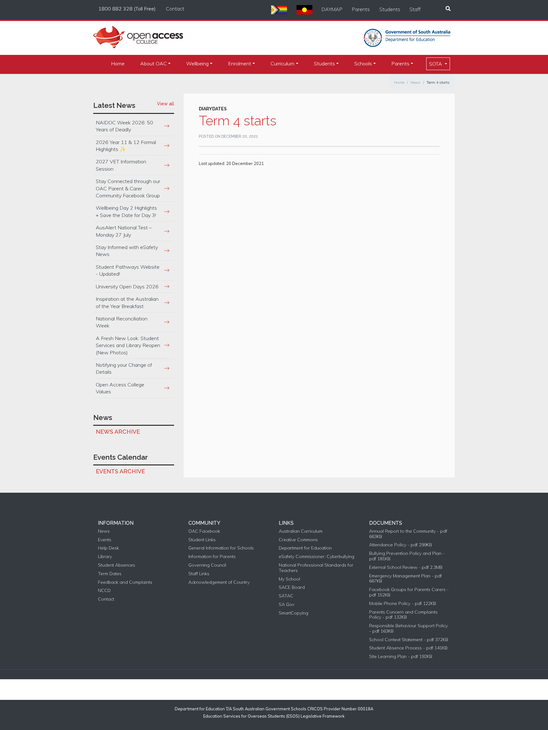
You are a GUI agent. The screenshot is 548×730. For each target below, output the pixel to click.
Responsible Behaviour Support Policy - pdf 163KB (408, 628)
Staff (415, 9)
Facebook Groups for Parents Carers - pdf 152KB (409, 592)
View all (165, 103)
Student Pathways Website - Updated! (128, 270)
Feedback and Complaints (125, 582)
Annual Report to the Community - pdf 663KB (408, 534)
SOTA (436, 64)
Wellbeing (197, 63)
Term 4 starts (438, 82)
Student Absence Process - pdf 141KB (408, 648)
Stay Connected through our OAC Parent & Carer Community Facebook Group (128, 188)
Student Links (202, 540)
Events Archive (120, 471)
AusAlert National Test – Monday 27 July (124, 231)
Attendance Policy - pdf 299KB (400, 545)
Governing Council (207, 565)
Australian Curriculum (301, 531)
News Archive (118, 431)
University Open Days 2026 (127, 286)
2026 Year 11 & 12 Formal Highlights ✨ (126, 145)
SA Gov (286, 604)
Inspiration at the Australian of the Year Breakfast (127, 302)
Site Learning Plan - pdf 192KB (400, 656)
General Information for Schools (221, 548)
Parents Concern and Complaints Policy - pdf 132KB (403, 614)
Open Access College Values (120, 388)
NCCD (104, 590)
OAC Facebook (204, 531)
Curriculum (282, 63)
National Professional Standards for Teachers (316, 567)
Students (389, 9)
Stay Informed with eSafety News (127, 250)
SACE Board (292, 587)
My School (289, 579)
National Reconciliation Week (121, 322)
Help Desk (108, 548)
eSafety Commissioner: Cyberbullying (316, 556)
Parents (361, 9)
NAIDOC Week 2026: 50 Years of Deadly (124, 126)
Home (118, 63)
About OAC (153, 63)
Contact (175, 8)
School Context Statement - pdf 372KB (408, 639)
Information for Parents (212, 556)
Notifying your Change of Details (124, 368)
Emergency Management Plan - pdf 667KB (405, 578)
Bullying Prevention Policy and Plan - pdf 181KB (407, 556)
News (415, 82)
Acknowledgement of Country (219, 582)
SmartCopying (293, 613)
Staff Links (198, 573)
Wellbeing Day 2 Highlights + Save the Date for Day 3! (126, 211)
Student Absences (116, 565)
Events (104, 540)
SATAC (286, 596)
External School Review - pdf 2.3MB (405, 567)
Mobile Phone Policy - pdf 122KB (402, 603)
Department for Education (305, 548)
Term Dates (109, 573)
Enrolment (239, 63)
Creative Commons (298, 540)
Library (105, 556)
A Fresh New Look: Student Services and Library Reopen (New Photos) (128, 345)
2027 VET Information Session (121, 165)
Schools (363, 63)
